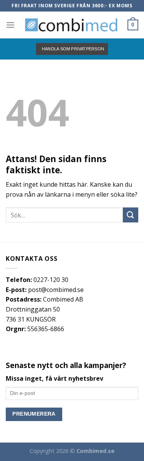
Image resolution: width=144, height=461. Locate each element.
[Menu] (10, 24)
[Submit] (130, 214)
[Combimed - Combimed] (71, 25)
